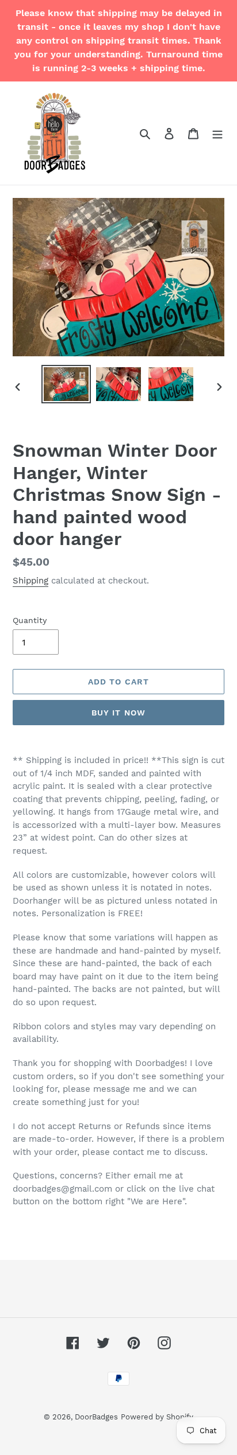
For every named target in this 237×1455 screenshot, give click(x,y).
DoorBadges (96, 1417)
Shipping (30, 580)
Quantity (30, 620)
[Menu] (217, 133)
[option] (66, 384)
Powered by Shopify (157, 1417)
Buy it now (118, 712)
